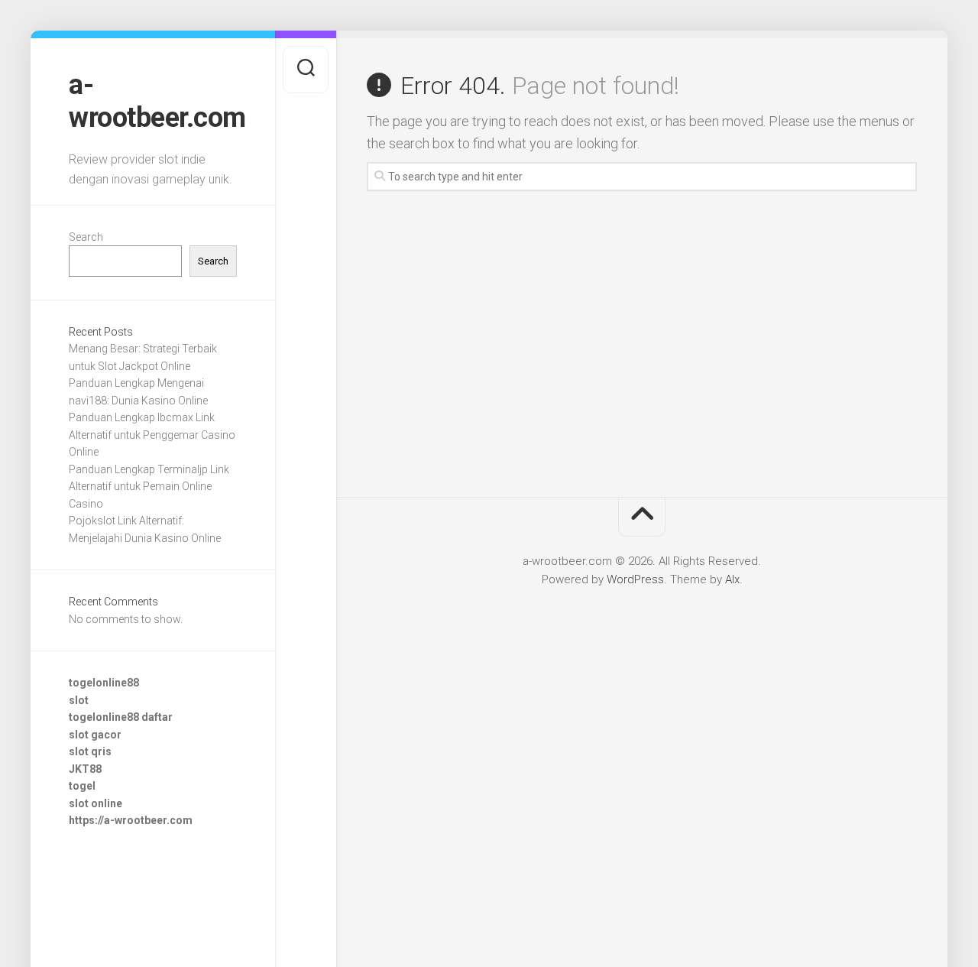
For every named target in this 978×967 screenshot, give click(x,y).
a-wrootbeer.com (153, 101)
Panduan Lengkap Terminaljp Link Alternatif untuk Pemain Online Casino (149, 486)
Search (86, 237)
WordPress (635, 579)
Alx (732, 579)
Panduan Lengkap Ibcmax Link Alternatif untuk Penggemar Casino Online (152, 434)
